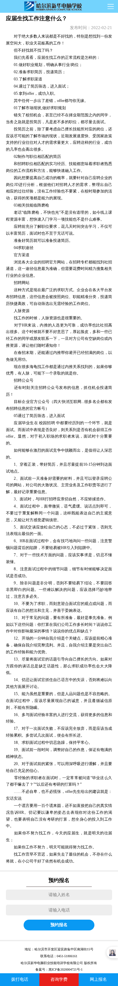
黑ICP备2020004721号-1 (66, 969)
